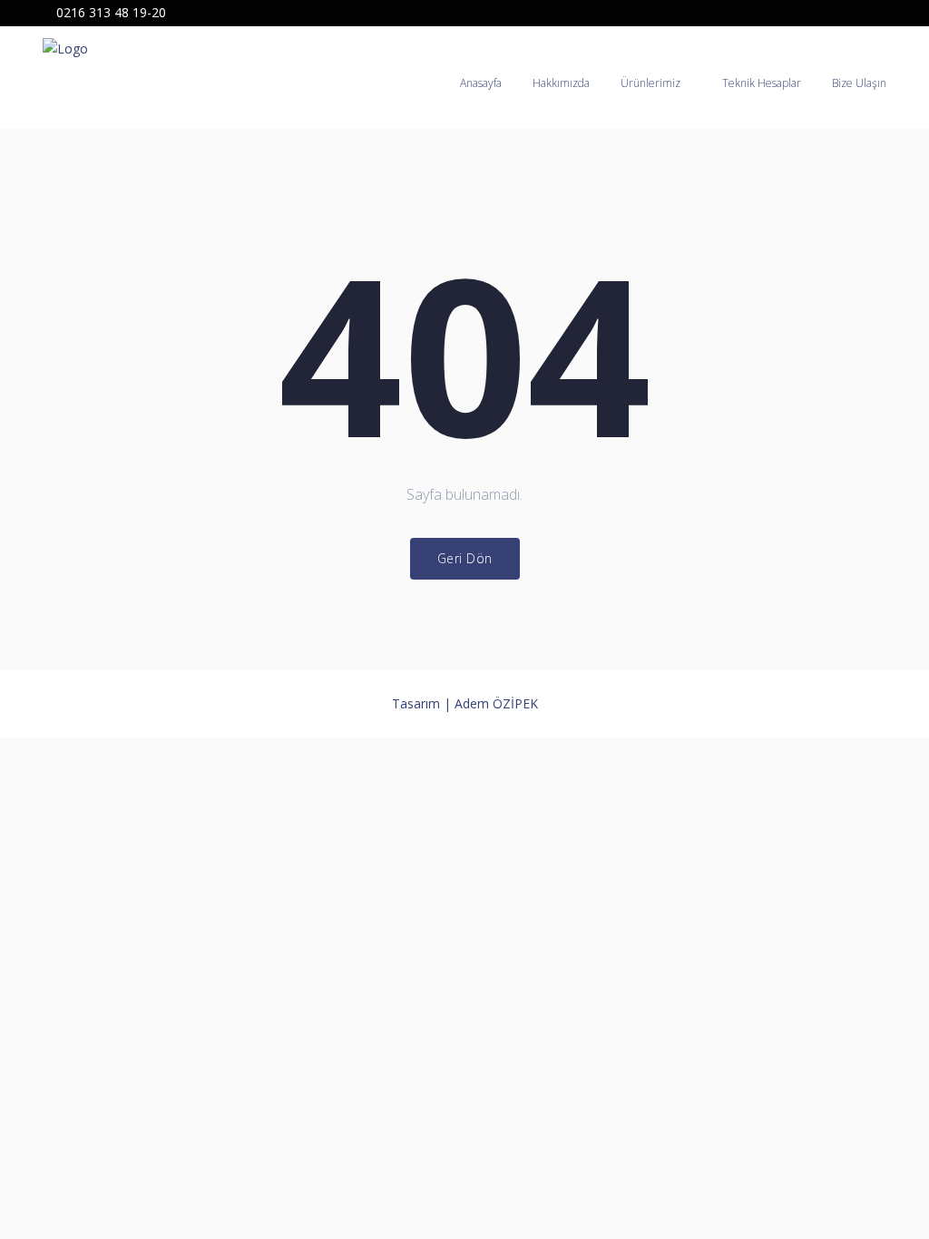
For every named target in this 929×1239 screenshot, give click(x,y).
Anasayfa (481, 83)
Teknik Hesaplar (761, 83)
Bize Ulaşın (859, 83)
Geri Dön (465, 558)
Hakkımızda (561, 83)
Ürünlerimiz (650, 83)
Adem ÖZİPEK (496, 703)
